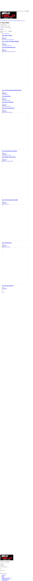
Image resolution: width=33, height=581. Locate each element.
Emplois (3, 575)
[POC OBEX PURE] (5, 94)
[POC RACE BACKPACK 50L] (6, 45)
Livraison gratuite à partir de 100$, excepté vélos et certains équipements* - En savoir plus (12, 20)
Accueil (1, 27)
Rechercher (10, 31)
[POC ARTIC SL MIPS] (5, 33)
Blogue (3, 576)
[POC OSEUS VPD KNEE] (6, 100)
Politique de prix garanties (5, 578)
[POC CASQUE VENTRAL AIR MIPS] (8, 39)
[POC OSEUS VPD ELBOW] (6, 106)
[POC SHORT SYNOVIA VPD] (6, 155)
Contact (3, 577)
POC (5, 38)
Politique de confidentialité (5, 579)
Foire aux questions (4, 580)
